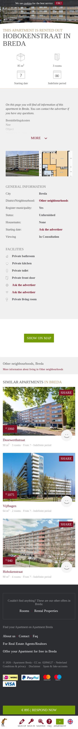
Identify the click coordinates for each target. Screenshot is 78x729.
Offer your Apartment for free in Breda (30, 651)
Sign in (31, 726)
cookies (28, 3)
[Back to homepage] (4, 723)
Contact (24, 636)
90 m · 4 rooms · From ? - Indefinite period (27, 576)
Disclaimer (34, 666)
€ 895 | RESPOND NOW (39, 710)
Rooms (24, 611)
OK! (59, 3)
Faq (35, 636)
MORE (36, 138)
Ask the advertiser (50, 229)
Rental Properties (46, 611)
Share (66, 393)
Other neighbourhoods (53, 200)
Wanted (40, 726)
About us (9, 636)
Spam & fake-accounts (55, 666)
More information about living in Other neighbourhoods (33, 369)
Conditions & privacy (14, 666)
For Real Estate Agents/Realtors (25, 644)
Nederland (61, 662)
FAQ (49, 726)
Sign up (22, 726)
